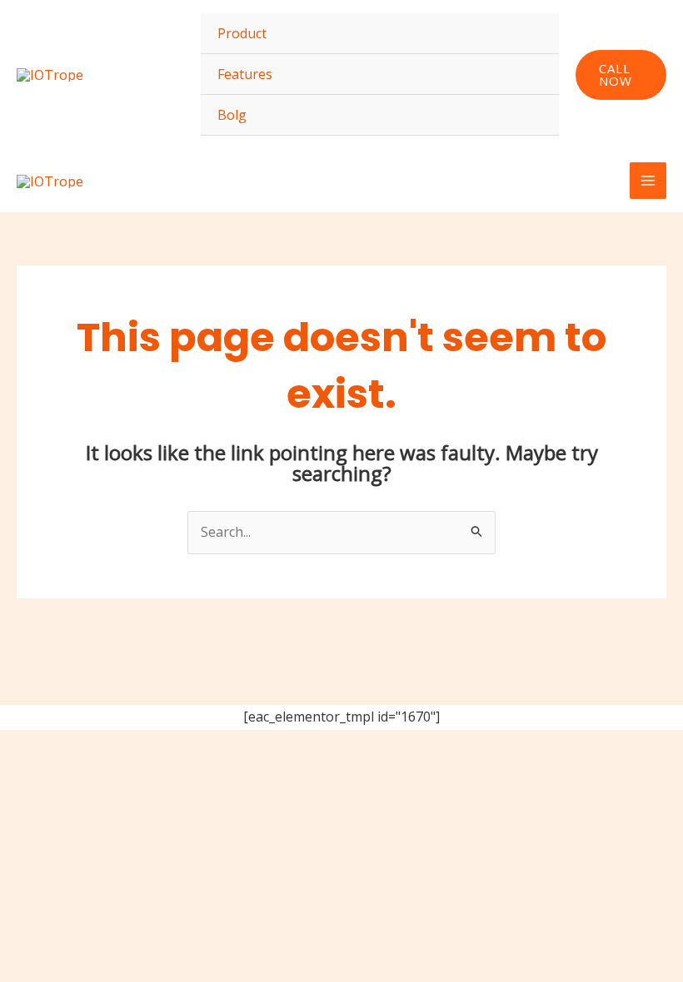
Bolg (232, 115)
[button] (621, 75)
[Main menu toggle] (648, 180)
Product (242, 33)
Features (244, 74)
